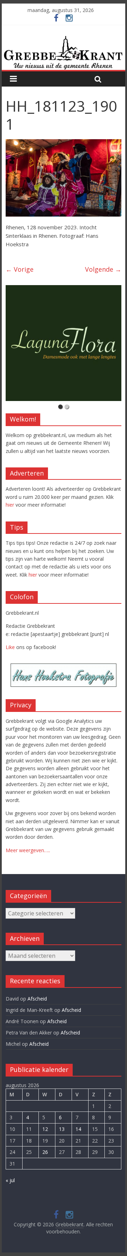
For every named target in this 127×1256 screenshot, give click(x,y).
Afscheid (37, 998)
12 (45, 1129)
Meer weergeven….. (28, 850)
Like (10, 647)
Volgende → (103, 269)
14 (78, 1129)
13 (62, 1129)
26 (45, 1152)
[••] (63, 343)
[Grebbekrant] (63, 52)
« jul (10, 1180)
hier (10, 504)
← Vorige (20, 269)
